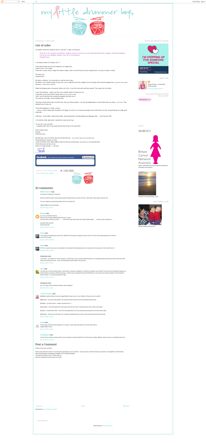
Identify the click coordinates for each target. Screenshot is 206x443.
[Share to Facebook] (71, 171)
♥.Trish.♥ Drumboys (46, 293)
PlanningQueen (45, 335)
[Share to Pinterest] (73, 171)
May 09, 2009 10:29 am (47, 277)
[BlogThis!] (67, 171)
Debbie (42, 322)
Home (83, 406)
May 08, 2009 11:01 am (47, 250)
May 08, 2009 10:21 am (47, 227)
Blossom (43, 213)
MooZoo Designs (107, 425)
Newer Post (39, 406)
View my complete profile (155, 88)
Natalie (42, 233)
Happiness (51, 173)
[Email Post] (61, 170)
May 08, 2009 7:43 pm (46, 263)
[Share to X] (69, 171)
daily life (42, 173)
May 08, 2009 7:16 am (46, 207)
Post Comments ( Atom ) (50, 409)
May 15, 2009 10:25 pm (47, 340)
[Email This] (65, 171)
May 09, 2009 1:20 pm (46, 288)
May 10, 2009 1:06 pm (46, 329)
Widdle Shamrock (45, 192)
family (46, 173)
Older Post (126, 406)
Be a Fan (88, 157)
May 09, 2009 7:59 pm (46, 316)
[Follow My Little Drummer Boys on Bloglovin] (144, 101)
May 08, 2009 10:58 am (47, 240)
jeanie (42, 269)
